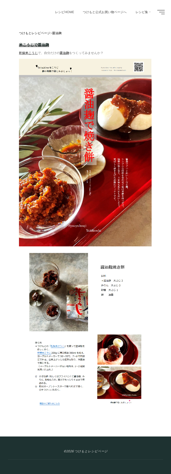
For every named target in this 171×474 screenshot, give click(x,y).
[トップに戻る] (154, 457)
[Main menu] (161, 12)
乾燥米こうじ (28, 53)
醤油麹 (64, 53)
